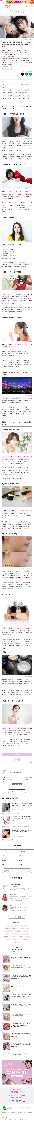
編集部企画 (24, 926)
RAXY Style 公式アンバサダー (8, 826)
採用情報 (30, 1112)
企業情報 (4, 1112)
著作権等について (22, 1112)
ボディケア (21, 856)
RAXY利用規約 (11, 1095)
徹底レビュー (9, 931)
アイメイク (9, 66)
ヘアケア (4, 860)
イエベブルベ (25, 934)
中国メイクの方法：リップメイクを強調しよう (15, 93)
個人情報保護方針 (12, 1112)
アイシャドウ (18, 931)
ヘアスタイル (15, 934)
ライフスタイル (24, 939)
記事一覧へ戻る (17, 791)
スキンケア (4, 851)
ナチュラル (16, 813)
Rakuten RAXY (8, 6)
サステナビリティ (21, 1119)
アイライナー (26, 826)
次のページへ (17, 754)
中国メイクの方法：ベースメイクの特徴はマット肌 (16, 90)
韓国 (28, 928)
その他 (20, 864)
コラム (3, 864)
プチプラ (19, 826)
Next (30, 762)
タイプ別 (17, 942)
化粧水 (20, 936)
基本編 (22, 928)
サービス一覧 (5, 1119)
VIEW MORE (17, 917)
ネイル (20, 860)
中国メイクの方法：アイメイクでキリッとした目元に (17, 95)
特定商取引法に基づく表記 (16, 1097)
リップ (8, 934)
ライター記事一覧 (17, 784)
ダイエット (27, 936)
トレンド (10, 68)
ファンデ (15, 939)
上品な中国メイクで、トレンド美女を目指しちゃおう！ (17, 98)
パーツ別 (10, 813)
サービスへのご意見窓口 (20, 1095)
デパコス (8, 939)
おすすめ (16, 926)
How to (4, 68)
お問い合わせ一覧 (12, 1119)
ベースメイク (21, 851)
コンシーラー (11, 839)
